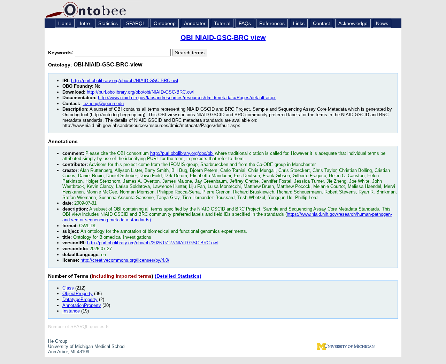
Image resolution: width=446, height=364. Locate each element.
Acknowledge (353, 23)
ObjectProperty (77, 293)
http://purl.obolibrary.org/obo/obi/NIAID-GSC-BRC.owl (124, 80)
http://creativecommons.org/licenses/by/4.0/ (124, 260)
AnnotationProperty (81, 305)
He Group (57, 341)
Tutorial (222, 23)
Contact (321, 23)
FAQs (245, 23)
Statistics (108, 23)
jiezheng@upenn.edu (103, 103)
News (382, 23)
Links (299, 23)
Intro (85, 23)
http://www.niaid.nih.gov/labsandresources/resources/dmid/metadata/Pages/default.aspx (187, 97)
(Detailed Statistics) (178, 276)
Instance (71, 311)
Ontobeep (165, 23)
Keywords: (61, 52)
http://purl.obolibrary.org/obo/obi (182, 153)
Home (64, 23)
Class (68, 288)
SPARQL (135, 23)
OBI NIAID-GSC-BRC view (223, 37)
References (272, 23)
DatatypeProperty (80, 299)
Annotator (195, 23)
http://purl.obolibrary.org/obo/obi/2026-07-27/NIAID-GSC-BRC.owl (152, 242)
